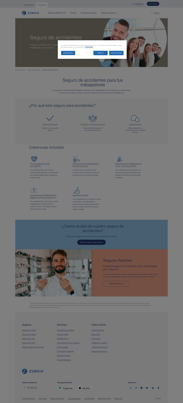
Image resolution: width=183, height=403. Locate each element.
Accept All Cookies (116, 53)
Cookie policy (89, 47)
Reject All (100, 53)
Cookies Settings (68, 53)
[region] (92, 49)
